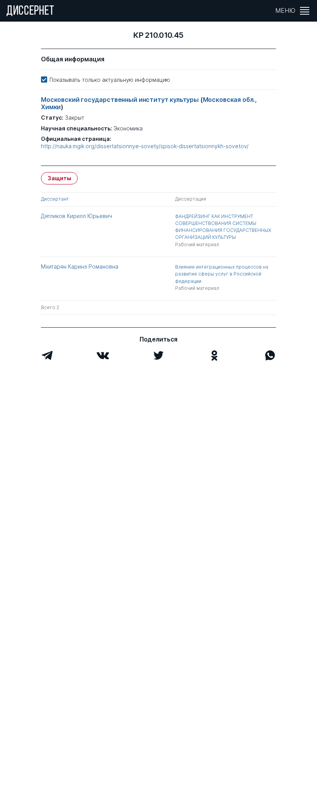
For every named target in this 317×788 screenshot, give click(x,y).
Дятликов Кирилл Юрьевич (76, 216)
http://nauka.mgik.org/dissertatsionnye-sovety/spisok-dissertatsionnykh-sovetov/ (145, 146)
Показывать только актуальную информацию (109, 79)
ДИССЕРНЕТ (30, 11)
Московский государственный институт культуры (120, 99)
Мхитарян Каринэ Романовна (79, 266)
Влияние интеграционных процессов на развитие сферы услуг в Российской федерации (221, 274)
